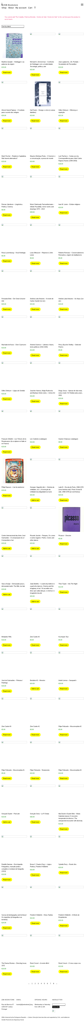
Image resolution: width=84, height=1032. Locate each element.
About (11, 8)
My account (21, 8)
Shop (4, 8)
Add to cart (35, 500)
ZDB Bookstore (10, 5)
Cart (30, 8)
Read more (7, 72)
